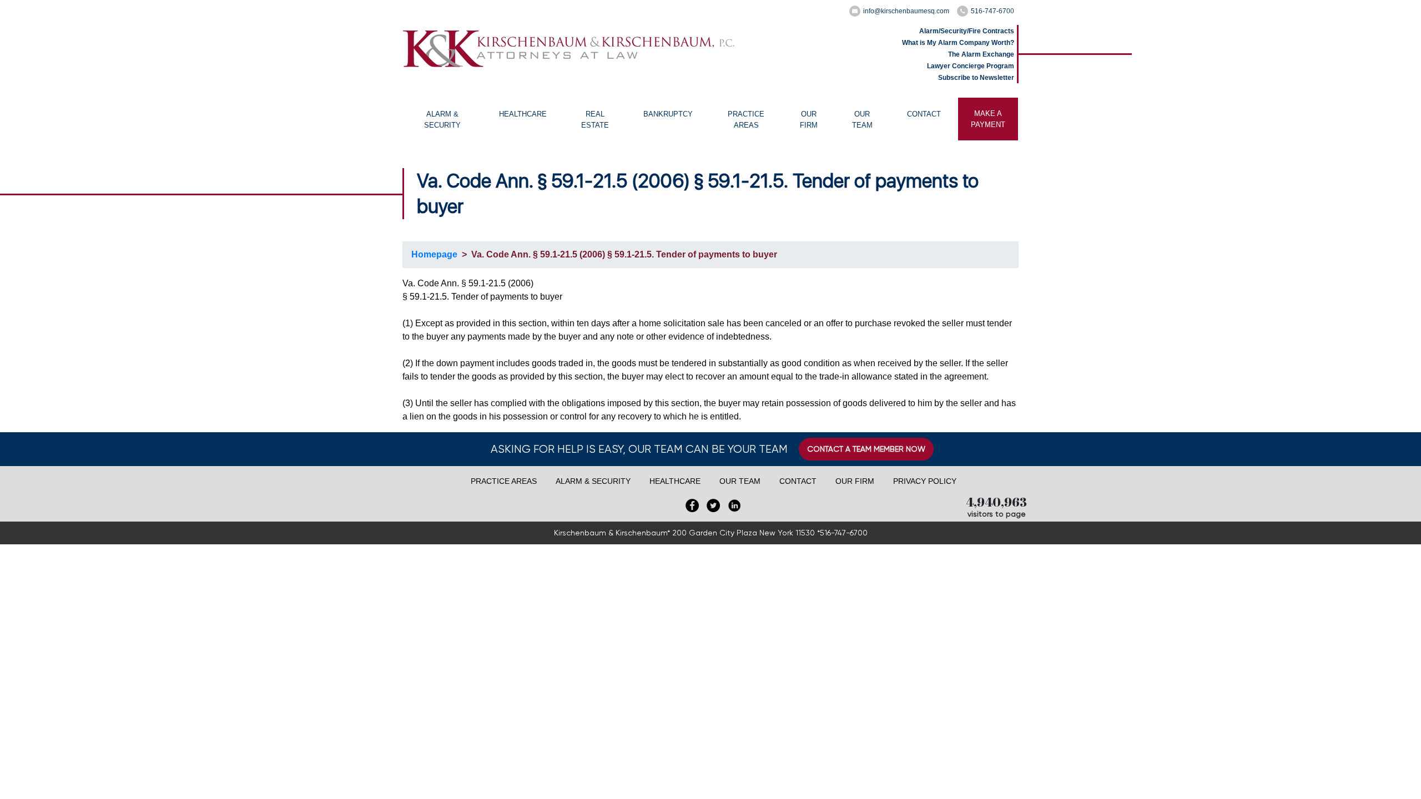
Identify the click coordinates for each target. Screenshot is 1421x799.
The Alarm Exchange (981, 54)
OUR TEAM (862, 119)
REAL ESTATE (595, 119)
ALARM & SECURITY (442, 119)
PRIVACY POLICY (924, 481)
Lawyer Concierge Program (970, 66)
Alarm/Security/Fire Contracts (966, 31)
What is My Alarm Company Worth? (958, 43)
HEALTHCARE (523, 114)
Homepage (434, 254)
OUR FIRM (809, 119)
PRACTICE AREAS (746, 119)
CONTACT (924, 114)
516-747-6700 (992, 11)
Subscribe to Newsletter (976, 78)
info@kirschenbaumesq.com (906, 11)
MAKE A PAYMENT (988, 119)
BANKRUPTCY (668, 114)
